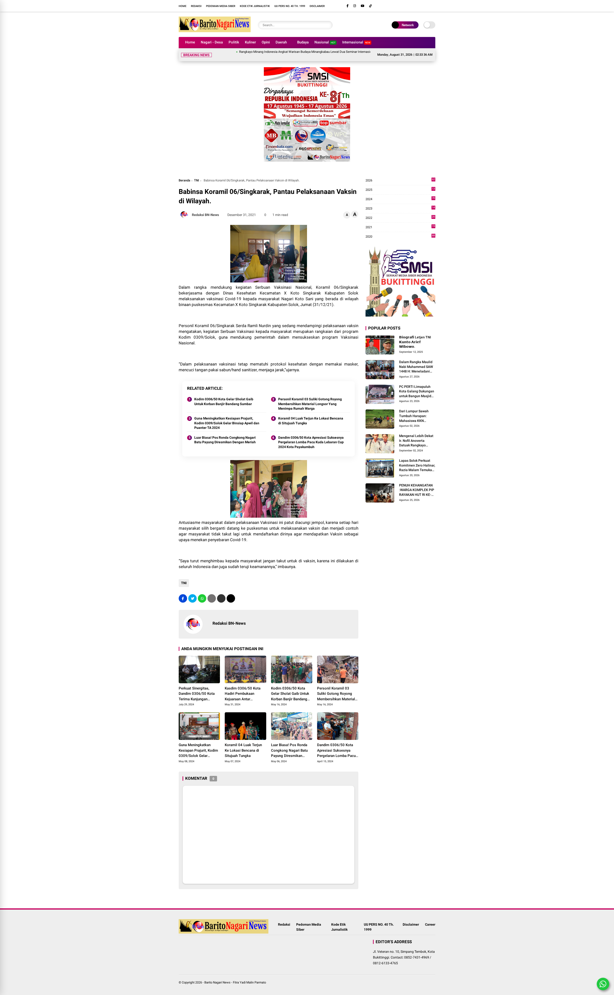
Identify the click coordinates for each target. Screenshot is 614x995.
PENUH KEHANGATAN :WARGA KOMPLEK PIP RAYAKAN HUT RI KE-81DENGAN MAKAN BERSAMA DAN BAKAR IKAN (416, 485)
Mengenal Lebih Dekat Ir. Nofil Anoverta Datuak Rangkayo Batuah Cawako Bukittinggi (416, 435)
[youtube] (362, 6)
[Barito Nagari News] (215, 30)
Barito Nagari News (217, 976)
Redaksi (196, 6)
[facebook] (347, 6)
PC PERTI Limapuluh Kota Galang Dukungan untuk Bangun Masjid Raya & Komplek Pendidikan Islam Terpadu (416, 386)
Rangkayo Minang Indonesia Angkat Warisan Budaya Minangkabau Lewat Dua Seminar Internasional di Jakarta (287, 52)
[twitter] (192, 592)
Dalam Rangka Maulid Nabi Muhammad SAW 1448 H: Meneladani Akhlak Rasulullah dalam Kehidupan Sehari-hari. (416, 361)
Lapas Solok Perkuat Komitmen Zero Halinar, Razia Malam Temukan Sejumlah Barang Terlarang (417, 460)
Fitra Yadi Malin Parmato (249, 976)
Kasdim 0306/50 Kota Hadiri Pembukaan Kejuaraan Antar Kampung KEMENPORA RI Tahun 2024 (245, 688)
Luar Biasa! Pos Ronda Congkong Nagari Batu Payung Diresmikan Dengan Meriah (225, 434)
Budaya (303, 42)
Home (182, 6)
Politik (234, 42)
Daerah (281, 42)
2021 (400, 221)
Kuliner (250, 42)
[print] (211, 592)
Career (430, 919)
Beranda (184, 174)
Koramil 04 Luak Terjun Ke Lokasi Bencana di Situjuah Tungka (310, 415)
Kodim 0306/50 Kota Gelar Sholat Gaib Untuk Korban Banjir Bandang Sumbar (223, 395)
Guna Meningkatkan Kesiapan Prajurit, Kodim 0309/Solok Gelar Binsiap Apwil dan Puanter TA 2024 (226, 417)
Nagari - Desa (212, 42)
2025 (400, 184)
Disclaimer (317, 6)
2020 (400, 231)
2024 (400, 193)
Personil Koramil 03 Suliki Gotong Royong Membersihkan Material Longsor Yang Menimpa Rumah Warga (310, 398)
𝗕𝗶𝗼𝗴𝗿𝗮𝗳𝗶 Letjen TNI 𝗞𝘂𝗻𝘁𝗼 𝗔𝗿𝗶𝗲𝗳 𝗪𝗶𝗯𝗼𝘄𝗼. (415, 336)
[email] (221, 592)
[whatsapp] (202, 592)
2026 (400, 175)
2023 (400, 203)
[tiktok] (370, 6)
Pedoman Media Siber (220, 6)
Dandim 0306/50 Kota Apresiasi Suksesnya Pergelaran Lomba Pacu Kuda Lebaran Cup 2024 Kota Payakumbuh (311, 436)
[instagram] (354, 6)
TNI (196, 174)
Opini (266, 42)
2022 (400, 212)
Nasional (325, 42)
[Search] (328, 25)
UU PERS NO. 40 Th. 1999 (289, 6)
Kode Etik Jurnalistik (255, 6)
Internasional (356, 42)
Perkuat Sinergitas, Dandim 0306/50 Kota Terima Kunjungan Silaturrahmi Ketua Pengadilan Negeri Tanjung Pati (197, 688)
